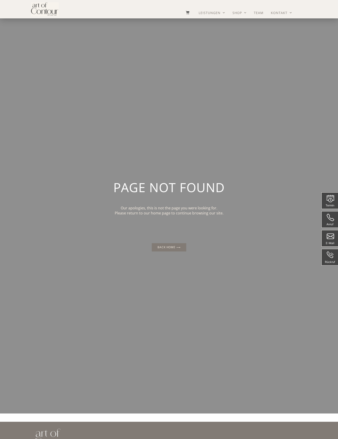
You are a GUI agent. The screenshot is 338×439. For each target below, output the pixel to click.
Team (259, 13)
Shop (237, 13)
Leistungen (210, 13)
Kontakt (279, 13)
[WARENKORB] (185, 12)
